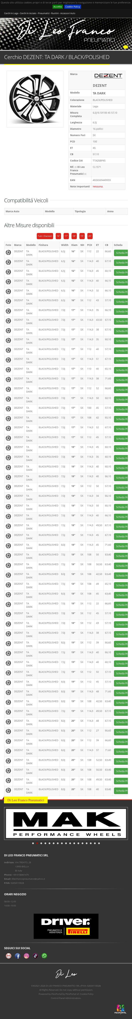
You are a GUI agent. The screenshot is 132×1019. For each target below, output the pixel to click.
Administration (73, 998)
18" (74, 236)
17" (66, 236)
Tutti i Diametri (45, 236)
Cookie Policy (72, 6)
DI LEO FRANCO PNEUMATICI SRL (63, 985)
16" (58, 236)
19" (82, 236)
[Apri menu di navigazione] (125, 47)
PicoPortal (56, 993)
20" (90, 236)
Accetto (57, 6)
